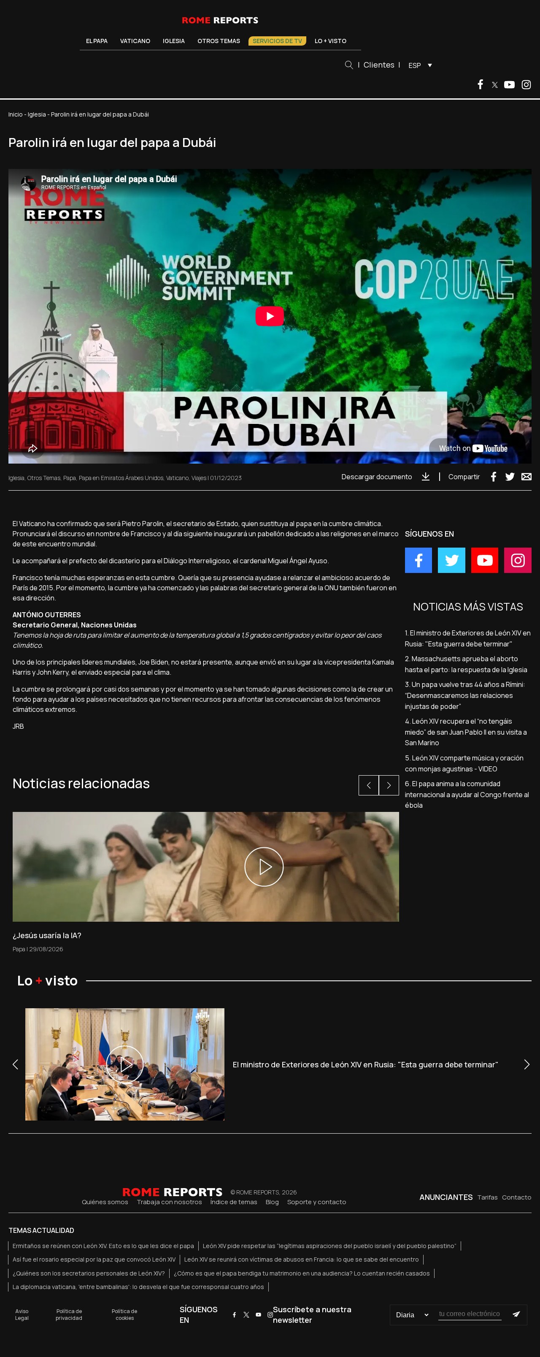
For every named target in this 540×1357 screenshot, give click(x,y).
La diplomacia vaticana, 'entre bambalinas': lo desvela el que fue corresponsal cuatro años (138, 1287)
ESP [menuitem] (415, 65)
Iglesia (174, 41)
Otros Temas (43, 478)
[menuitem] (418, 65)
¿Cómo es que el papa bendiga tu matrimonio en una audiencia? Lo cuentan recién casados (302, 1273)
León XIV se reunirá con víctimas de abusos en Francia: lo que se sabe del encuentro (301, 1259)
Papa (69, 478)
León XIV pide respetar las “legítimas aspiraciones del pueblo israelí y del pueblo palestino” (329, 1246)
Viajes (199, 478)
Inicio (15, 114)
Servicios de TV (277, 41)
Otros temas (218, 41)
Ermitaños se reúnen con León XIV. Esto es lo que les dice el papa (103, 1246)
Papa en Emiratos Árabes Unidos (121, 478)
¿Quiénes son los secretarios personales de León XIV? (89, 1273)
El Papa (97, 41)
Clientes (379, 65)
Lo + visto (330, 41)
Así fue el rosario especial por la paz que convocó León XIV (94, 1259)
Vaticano (135, 41)
